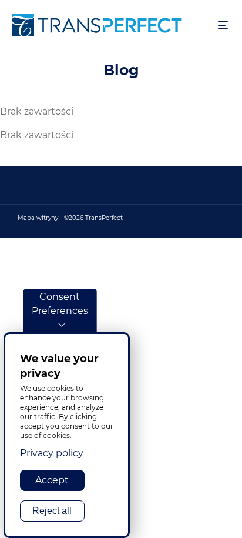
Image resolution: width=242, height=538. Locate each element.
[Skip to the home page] (109, 25)
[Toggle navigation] (223, 25)
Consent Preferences (60, 303)
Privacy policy (51, 453)
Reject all (52, 511)
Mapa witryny (38, 218)
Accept (52, 480)
